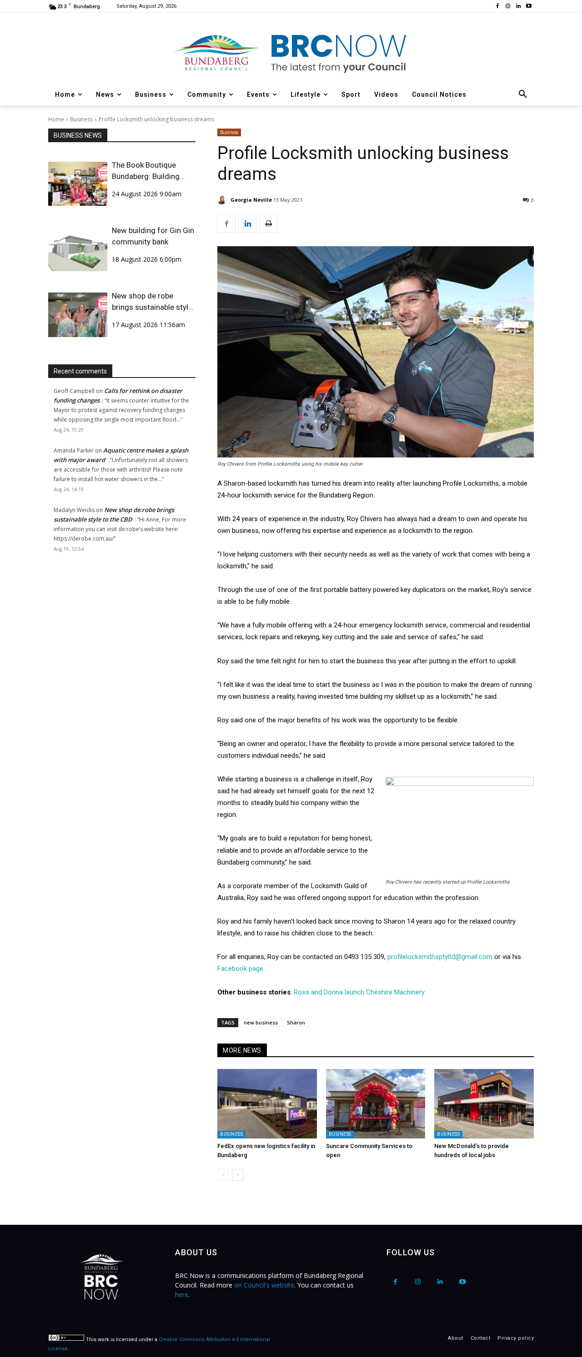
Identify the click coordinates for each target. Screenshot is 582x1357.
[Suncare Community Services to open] (376, 1103)
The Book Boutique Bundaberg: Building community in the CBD (149, 171)
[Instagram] (508, 6)
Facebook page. (241, 968)
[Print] (268, 223)
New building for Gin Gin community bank (153, 236)
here (181, 1294)
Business (81, 119)
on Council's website (264, 1285)
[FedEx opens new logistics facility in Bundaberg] (267, 1103)
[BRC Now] (291, 53)
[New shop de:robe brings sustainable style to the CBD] (77, 315)
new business (261, 1022)
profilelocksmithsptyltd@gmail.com (439, 957)
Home (56, 119)
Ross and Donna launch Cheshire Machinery (359, 992)
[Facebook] (497, 6)
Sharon (296, 1022)
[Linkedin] (518, 6)
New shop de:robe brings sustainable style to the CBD (152, 302)
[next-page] (237, 1175)
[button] (523, 94)
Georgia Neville (251, 199)
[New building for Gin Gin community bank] (77, 249)
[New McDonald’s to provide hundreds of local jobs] (484, 1103)
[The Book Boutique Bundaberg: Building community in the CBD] (77, 184)
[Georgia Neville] (223, 199)
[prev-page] (223, 1175)
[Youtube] (528, 6)
